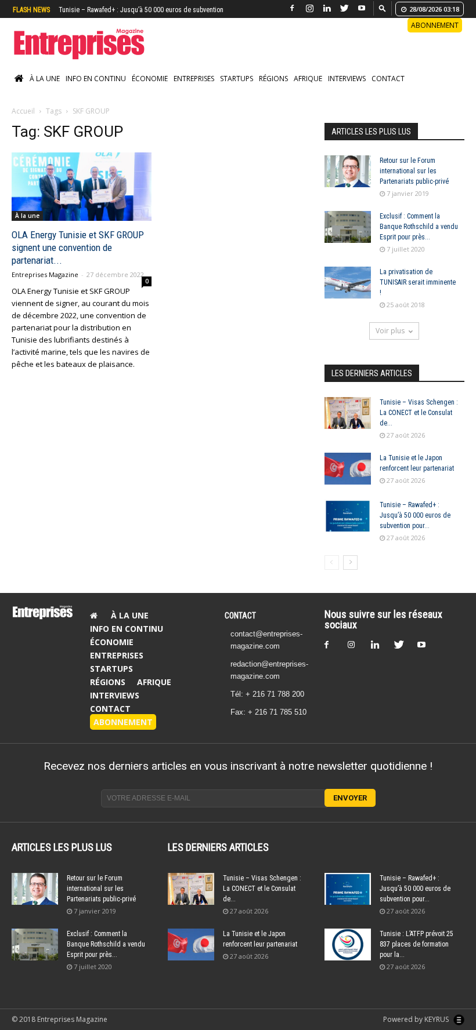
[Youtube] (361, 8)
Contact (388, 78)
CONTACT (240, 615)
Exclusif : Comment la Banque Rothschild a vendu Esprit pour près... (419, 226)
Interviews (347, 78)
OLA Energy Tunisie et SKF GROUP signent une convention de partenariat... (78, 247)
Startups (236, 78)
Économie (150, 78)
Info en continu (96, 78)
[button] (382, 7)
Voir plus (390, 331)
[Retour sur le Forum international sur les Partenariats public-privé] (347, 171)
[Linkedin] (327, 8)
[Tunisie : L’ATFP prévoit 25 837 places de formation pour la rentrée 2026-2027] (347, 944)
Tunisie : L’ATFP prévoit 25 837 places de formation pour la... (416, 944)
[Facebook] (292, 8)
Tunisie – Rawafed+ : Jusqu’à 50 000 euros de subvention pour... (415, 515)
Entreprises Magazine (45, 274)
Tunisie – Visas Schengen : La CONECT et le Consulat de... (419, 412)
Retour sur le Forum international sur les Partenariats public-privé (414, 170)
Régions (273, 78)
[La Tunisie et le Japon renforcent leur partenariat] (347, 469)
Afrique (308, 78)
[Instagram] (309, 8)
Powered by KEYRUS (416, 1019)
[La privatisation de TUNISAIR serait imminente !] (347, 283)
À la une (45, 78)
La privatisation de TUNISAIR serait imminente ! (418, 282)
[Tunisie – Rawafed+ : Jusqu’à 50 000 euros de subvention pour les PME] (347, 516)
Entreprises (194, 78)
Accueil (23, 111)
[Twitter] (344, 8)
